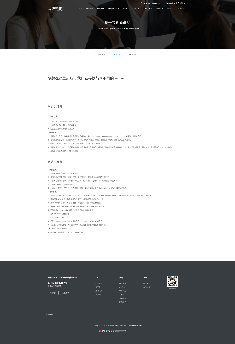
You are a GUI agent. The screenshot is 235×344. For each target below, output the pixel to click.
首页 (81, 9)
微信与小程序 (113, 9)
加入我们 (117, 54)
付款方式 (102, 54)
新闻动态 (159, 9)
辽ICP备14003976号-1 (135, 325)
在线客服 (171, 3)
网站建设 (90, 9)
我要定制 (53, 293)
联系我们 (181, 9)
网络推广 (137, 9)
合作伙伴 (146, 287)
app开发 (122, 287)
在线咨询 (65, 293)
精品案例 (148, 9)
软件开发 (101, 9)
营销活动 (126, 9)
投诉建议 (146, 284)
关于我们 (170, 9)
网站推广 (122, 302)
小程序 (121, 295)
